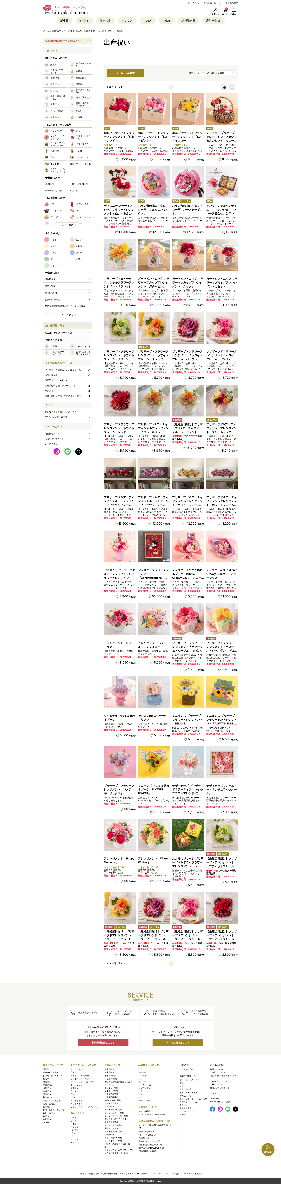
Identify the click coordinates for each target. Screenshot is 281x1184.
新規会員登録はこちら (103, 1042)
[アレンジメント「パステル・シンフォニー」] (154, 619)
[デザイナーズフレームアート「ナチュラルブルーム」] (222, 762)
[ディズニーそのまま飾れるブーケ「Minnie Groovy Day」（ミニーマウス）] (188, 546)
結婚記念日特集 (111, 1103)
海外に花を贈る (52, 375)
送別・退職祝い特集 (113, 1110)
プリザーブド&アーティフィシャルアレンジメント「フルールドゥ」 (153, 428)
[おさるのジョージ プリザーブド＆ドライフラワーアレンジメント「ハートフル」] (188, 835)
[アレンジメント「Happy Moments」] (120, 835)
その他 (183, 1114)
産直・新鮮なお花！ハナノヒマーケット (64, 396)
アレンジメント (77, 1069)
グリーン (75, 1136)
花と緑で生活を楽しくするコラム (61, 412)
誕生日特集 (109, 1069)
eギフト (84, 20)
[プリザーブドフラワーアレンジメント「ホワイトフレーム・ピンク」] (222, 328)
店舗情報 (142, 1138)
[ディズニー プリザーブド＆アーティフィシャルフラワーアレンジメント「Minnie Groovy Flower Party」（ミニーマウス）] (120, 546)
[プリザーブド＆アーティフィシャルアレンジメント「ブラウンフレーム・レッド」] (120, 473)
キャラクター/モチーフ (81, 1076)
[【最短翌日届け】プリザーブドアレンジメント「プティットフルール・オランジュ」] (120, 908)
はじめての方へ (193, 3)
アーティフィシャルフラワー (83, 1082)
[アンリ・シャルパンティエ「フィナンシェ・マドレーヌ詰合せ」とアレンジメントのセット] (222, 182)
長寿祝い (47, 1107)
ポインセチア (144, 1072)
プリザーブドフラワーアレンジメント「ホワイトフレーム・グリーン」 (119, 355)
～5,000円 (49, 184)
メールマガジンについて (220, 1085)
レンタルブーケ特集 (113, 1141)
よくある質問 (231, 3)
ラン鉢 (74, 1091)
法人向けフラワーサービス (116, 1153)
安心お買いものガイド (189, 1080)
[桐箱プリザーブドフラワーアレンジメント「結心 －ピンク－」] (154, 109)
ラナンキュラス (145, 1101)
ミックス (75, 1143)
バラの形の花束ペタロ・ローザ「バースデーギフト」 (187, 209)
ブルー (74, 1133)
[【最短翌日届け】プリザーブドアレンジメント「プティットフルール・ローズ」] (188, 908)
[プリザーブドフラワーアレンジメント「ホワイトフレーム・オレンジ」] (154, 328)
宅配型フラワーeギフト (56, 380)
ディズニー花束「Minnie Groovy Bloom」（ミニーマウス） (221, 574)
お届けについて (186, 1086)
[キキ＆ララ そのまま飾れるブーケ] (120, 692)
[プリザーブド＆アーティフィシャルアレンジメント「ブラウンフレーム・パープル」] (154, 473)
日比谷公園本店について (149, 1145)
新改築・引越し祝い (51, 1097)
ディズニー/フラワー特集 (116, 1119)
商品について (185, 1083)
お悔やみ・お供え (51, 1072)
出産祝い (47, 1088)
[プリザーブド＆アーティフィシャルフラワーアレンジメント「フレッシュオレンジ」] (120, 255)
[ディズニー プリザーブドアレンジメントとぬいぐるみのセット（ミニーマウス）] (222, 109)
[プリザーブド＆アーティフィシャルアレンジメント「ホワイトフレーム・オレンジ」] (188, 473)
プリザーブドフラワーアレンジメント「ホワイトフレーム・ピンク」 (221, 355)
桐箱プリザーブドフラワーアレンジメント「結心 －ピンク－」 (153, 136)
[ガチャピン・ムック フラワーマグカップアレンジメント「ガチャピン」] (154, 255)
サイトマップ (164, 1173)
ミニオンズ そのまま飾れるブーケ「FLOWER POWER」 (153, 789)
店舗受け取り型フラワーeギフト (60, 385)
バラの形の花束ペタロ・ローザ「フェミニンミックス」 (153, 209)
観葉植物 (75, 1088)
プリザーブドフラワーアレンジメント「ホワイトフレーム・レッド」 (119, 428)
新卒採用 (176, 1173)
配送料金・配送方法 (188, 1093)
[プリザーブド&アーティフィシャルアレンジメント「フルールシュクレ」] (222, 400)
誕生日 (64, 20)
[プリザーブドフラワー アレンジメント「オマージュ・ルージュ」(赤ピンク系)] (188, 619)
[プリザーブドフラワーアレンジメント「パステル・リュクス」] (120, 762)
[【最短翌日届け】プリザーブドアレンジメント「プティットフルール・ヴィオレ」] (154, 908)
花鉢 (73, 1094)
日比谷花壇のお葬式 (147, 1151)
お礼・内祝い (49, 1113)
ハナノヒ (49, 390)
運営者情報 (94, 1173)
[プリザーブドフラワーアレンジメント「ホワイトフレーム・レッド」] (120, 400)
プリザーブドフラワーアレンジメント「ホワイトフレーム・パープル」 (187, 355)
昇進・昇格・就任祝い (52, 1101)
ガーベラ (142, 1082)
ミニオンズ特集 (111, 1091)
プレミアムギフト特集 (114, 1113)
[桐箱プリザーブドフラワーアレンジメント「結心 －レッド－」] (120, 109)
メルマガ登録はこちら (177, 1042)
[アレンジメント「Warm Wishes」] (154, 835)
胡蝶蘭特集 (109, 1135)
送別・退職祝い (50, 1104)
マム (140, 1079)
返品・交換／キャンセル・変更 (193, 1099)
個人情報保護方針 (109, 1173)
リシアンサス (144, 1088)
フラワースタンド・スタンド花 (84, 1107)
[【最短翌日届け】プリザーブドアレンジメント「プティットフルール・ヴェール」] (222, 835)
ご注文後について (218, 1072)
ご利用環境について (218, 1081)
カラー (141, 1091)
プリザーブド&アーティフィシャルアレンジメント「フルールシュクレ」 (221, 428)
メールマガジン (186, 1111)
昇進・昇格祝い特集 (113, 1138)
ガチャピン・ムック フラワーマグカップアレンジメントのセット (222, 282)
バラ (140, 1069)
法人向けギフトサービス (58, 332)
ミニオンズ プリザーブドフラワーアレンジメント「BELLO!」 (187, 719)
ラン (140, 1094)
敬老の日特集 (110, 1076)
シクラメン (143, 1076)
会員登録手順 (185, 1108)
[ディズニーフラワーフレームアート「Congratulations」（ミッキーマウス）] (154, 546)
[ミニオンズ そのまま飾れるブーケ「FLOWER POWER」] (154, 762)
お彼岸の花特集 (111, 1079)
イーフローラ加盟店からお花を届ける (63, 370)
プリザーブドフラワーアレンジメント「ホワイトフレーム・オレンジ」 (153, 355)
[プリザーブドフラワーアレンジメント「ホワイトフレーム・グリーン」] (120, 328)
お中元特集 (109, 1072)
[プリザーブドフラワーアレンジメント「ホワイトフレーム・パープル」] (188, 328)
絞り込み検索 (128, 73)
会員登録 (183, 1105)
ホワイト (75, 1139)
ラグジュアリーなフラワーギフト (119, 1150)
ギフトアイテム (77, 1104)
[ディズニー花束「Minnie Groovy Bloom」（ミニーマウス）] (222, 546)
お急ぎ (147, 20)
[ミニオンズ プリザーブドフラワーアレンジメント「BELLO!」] (188, 692)
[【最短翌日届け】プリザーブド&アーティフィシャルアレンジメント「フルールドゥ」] (188, 400)
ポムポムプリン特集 (113, 1125)
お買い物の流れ (186, 1089)
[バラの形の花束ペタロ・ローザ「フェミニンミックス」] (154, 182)
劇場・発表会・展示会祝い (54, 1110)
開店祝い (47, 1094)
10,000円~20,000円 (53, 190)
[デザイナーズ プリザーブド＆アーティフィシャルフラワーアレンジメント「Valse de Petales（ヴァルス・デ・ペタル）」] (188, 762)
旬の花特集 (109, 1106)
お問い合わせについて (219, 1088)
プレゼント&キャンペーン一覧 (151, 1114)
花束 (73, 1072)
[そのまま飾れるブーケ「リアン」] (154, 692)
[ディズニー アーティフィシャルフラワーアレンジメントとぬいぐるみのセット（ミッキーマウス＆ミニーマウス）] (120, 182)
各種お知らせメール (188, 1102)
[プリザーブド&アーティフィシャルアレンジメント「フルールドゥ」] (154, 400)
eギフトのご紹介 (145, 1135)
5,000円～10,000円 (79, 184)
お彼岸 (46, 1079)
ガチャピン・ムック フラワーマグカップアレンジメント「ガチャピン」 (153, 282)
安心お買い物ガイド (212, 3)
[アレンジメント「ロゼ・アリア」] (120, 619)
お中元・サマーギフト (52, 1076)
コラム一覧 (215, 1099)
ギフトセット (76, 1101)
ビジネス (127, 20)
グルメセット (76, 1097)
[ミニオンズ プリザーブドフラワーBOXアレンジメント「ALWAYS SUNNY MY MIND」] (222, 692)
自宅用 (46, 1122)
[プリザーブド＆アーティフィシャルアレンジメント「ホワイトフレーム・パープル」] (222, 473)
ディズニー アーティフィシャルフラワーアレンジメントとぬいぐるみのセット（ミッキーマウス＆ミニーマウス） (119, 213)
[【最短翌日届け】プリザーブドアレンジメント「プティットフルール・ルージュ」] (222, 908)
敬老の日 (105, 20)
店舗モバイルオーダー (148, 1141)
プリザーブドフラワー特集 (116, 1116)
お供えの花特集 (111, 1094)
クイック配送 (144, 1111)
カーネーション (145, 1085)
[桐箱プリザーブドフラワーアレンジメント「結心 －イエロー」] (188, 109)
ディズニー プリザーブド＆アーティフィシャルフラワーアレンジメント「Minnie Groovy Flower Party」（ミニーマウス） (120, 578)
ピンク (74, 1121)
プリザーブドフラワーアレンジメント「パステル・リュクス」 (119, 789)
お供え (166, 20)
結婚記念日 (188, 20)
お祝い (46, 1116)
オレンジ (75, 1127)
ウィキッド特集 (111, 1088)
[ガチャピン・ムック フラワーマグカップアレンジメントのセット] (222, 255)
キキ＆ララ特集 (111, 1122)
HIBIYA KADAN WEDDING (150, 1148)
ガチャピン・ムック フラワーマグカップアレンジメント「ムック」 (187, 282)
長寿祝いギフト (111, 1128)
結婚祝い (47, 1091)
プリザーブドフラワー (80, 1079)
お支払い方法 (185, 1096)
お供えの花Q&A (111, 1097)
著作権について (148, 1173)
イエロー (75, 1124)
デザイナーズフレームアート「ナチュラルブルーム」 (221, 789)
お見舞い (47, 1119)
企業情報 (83, 1173)
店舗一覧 (211, 20)
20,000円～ (75, 190)
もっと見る (67, 225)
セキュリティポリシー (129, 1173)
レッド (74, 1118)
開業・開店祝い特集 (113, 1132)
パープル (75, 1130)
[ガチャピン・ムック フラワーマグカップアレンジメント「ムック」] (188, 255)
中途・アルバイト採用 (192, 1173)
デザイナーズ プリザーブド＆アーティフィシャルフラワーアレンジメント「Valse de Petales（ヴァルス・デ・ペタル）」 (187, 793)
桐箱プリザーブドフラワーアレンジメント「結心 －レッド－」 (119, 136)
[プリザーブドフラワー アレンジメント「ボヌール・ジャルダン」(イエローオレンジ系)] (222, 619)
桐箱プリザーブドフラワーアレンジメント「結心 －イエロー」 (187, 136)
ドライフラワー (77, 1085)
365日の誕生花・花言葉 (56, 417)
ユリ (140, 1097)
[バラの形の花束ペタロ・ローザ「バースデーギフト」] (188, 182)
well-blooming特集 (113, 1100)
